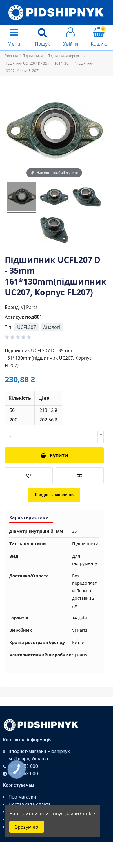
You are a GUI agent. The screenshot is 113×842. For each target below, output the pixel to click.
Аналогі (51, 327)
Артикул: (14, 317)
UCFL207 (26, 327)
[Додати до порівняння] (80, 475)
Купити (59, 455)
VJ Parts (29, 307)
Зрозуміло (26, 827)
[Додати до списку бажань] (29, 475)
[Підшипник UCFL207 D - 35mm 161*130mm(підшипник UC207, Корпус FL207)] (21, 197)
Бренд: (12, 307)
